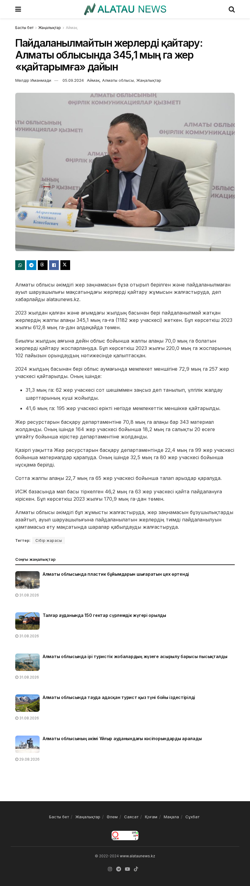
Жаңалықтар (49, 27)
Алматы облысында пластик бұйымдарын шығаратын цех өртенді (116, 574)
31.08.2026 (28, 595)
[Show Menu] (18, 9)
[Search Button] (232, 9)
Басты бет (24, 27)
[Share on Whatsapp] (20, 265)
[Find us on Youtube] (127, 869)
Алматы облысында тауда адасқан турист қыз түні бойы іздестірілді (119, 697)
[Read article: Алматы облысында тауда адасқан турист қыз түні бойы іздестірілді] (27, 703)
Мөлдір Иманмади (33, 80)
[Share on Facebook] (54, 265)
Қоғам (151, 816)
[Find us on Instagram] (110, 869)
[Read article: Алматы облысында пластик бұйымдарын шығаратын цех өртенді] (27, 580)
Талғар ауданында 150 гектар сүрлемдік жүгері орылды (104, 615)
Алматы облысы (118, 80)
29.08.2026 (29, 759)
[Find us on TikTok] (136, 869)
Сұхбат (192, 816)
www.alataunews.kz (137, 856)
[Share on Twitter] (65, 265)
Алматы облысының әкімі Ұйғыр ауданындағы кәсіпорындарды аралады (122, 738)
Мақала (171, 816)
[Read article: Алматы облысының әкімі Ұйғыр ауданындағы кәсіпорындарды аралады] (27, 744)
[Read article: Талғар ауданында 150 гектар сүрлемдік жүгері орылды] (27, 621)
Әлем (112, 816)
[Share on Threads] (43, 265)
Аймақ (71, 27)
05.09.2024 (73, 80)
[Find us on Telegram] (118, 869)
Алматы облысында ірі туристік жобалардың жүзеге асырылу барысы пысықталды (135, 656)
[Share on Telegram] (31, 265)
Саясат (131, 816)
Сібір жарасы (48, 540)
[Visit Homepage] (125, 9)
